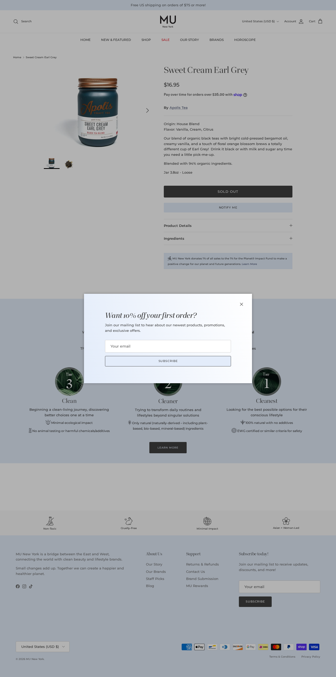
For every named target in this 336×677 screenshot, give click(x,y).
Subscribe (168, 361)
